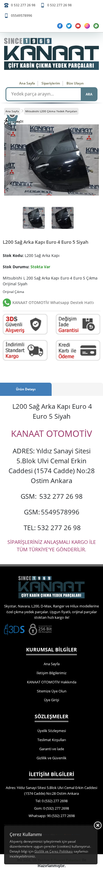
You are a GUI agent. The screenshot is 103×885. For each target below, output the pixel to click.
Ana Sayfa (27, 83)
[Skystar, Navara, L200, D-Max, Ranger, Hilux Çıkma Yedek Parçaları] (51, 53)
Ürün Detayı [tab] (26, 389)
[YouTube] (78, 26)
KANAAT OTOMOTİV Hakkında (51, 681)
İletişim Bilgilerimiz (51, 672)
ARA (89, 94)
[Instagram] (87, 26)
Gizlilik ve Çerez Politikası (53, 851)
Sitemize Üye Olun (51, 691)
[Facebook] (60, 26)
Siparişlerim (50, 83)
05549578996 (21, 15)
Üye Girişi (51, 699)
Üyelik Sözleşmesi (51, 730)
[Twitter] (69, 26)
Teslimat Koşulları (51, 739)
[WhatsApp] (96, 26)
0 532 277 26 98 (23, 5)
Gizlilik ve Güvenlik (51, 757)
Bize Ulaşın (75, 83)
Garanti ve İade (51, 748)
